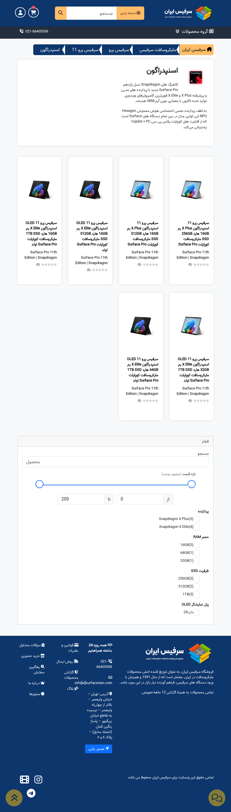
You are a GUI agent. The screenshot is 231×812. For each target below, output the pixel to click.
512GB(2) (186, 586)
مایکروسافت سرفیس (157, 50)
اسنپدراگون (50, 50)
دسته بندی (128, 13)
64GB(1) (187, 552)
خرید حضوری (31, 656)
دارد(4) (189, 612)
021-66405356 (36, 31)
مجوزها (35, 694)
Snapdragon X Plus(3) (176, 519)
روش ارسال (64, 661)
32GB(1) (187, 560)
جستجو (203, 453)
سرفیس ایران (194, 49)
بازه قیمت (189, 474)
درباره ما (34, 683)
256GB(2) (186, 578)
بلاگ (71, 688)
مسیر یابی (96, 748)
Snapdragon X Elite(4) (176, 526)
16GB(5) (187, 545)
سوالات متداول (30, 645)
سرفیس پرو (119, 50)
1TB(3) (188, 594)
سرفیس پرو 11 (85, 50)
